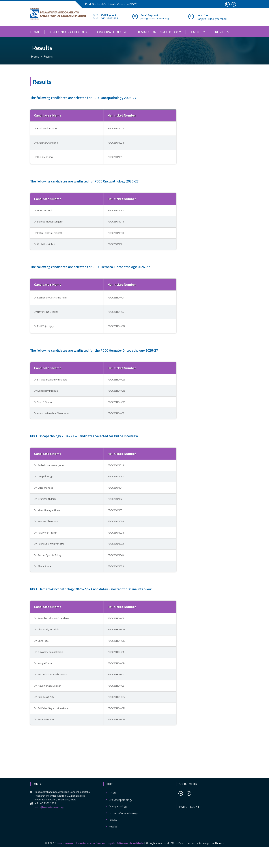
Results (222, 32)
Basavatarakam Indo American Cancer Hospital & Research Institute (99, 843)
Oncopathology (112, 32)
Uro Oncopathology (68, 32)
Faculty (198, 32)
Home (35, 56)
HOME (35, 32)
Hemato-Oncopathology (159, 32)
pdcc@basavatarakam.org (49, 807)
